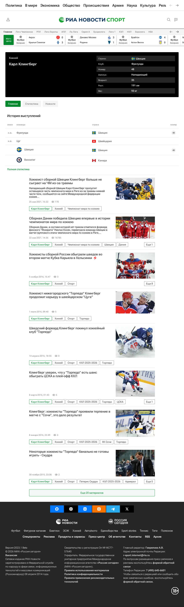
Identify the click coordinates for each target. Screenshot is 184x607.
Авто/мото (91, 530)
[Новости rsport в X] (127, 509)
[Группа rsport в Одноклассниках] (99, 509)
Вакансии (11, 555)
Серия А (86, 32)
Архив (157, 536)
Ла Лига (74, 32)
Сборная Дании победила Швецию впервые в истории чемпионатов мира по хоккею (69, 220)
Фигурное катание (35, 530)
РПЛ (38, 32)
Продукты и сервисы (71, 536)
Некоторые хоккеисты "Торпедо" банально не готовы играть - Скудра (69, 453)
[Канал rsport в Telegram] (113, 509)
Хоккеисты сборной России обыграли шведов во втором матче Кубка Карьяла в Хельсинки (65, 256)
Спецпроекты (31, 536)
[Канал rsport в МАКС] (57, 509)
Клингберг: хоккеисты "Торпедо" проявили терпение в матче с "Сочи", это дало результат (69, 413)
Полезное (167, 530)
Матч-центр (9, 40)
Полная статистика (18, 169)
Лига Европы (51, 32)
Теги (154, 530)
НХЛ (129, 32)
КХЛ (121, 32)
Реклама (49, 536)
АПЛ (63, 32)
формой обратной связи (138, 581)
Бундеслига (99, 32)
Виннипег (29, 159)
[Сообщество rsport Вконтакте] (85, 509)
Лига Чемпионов (24, 32)
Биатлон (54, 530)
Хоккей (13, 57)
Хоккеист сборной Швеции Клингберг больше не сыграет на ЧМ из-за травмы (65, 181)
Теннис (144, 530)
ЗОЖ (66, 530)
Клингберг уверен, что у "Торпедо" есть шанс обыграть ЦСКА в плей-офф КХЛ (63, 374)
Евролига (140, 32)
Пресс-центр (97, 536)
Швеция (29, 149)
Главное (8, 32)
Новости (50, 103)
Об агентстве (117, 536)
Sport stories (128, 530)
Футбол (15, 530)
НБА (150, 32)
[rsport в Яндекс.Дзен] (71, 509)
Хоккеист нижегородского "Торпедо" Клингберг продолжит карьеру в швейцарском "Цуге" (65, 295)
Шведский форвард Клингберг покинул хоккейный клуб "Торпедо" (67, 330)
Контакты (135, 536)
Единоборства (109, 530)
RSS (147, 536)
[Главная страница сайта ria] (80, 20)
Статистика (31, 103)
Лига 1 (112, 32)
